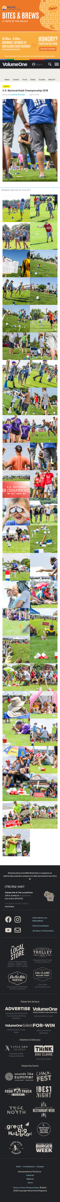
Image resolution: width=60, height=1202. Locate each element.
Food (24, 79)
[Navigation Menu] (56, 64)
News (7, 79)
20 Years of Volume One (43, 930)
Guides (42, 79)
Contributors (29, 1166)
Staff (18, 1166)
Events (16, 79)
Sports (6, 86)
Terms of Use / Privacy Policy (26, 1187)
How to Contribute (40, 925)
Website (30, 1179)
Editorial (30, 1175)
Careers (40, 1166)
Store (30, 1182)
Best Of (51, 79)
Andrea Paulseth (18, 94)
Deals (33, 79)
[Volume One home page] (16, 65)
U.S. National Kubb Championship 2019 (25, 90)
